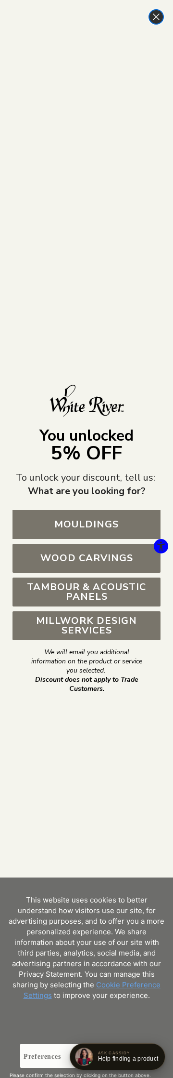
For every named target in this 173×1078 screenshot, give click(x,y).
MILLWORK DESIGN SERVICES (86, 625)
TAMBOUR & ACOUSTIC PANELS (86, 591)
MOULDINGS (86, 524)
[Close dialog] (156, 17)
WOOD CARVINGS (86, 558)
